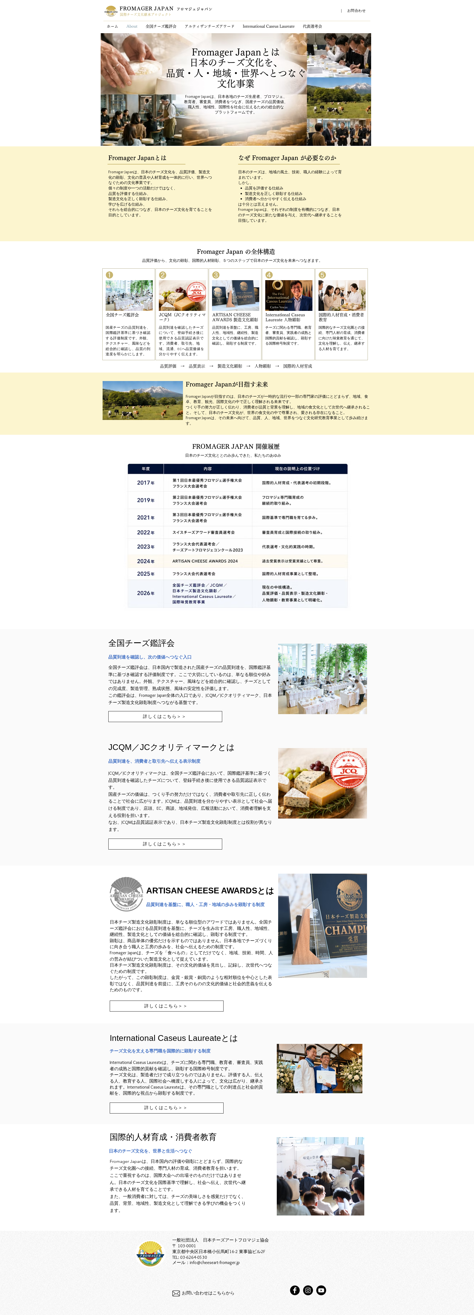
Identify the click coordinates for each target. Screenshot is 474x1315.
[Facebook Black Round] (295, 1290)
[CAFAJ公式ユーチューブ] (321, 1290)
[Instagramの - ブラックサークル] (308, 1290)
